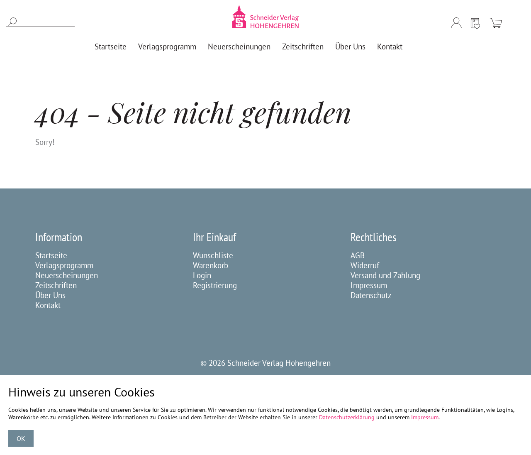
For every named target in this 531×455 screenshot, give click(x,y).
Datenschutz (371, 295)
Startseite (51, 255)
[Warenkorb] (495, 22)
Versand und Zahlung (385, 275)
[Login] (456, 22)
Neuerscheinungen (66, 275)
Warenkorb (210, 265)
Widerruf (365, 265)
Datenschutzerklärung (347, 417)
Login (202, 275)
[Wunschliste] (475, 22)
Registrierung (215, 285)
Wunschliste (213, 255)
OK (21, 438)
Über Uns (50, 295)
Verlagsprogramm (64, 265)
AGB (358, 255)
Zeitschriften (56, 285)
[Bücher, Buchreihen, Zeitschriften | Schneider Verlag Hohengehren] (265, 16)
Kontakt (48, 305)
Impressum (369, 285)
